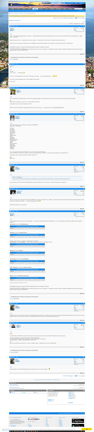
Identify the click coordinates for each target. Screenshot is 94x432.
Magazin (41, 8)
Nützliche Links (33, 10)
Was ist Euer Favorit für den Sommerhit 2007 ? (43, 379)
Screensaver (61, 426)
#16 (83, 188)
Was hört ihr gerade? (14, 384)
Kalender (19, 10)
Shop (60, 419)
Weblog (47, 424)
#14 (83, 113)
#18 (83, 303)
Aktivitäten (52, 8)
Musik (25, 13)
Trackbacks (70, 398)
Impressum (30, 426)
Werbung (30, 425)
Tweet (84, 21)
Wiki (46, 422)
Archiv (78, 413)
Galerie (70, 8)
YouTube (26, 228)
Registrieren (81, 3)
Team (47, 421)
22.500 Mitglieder (13, 425)
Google (36, 392)
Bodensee (16, 13)
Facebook (13, 392)
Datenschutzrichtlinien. (8, 430)
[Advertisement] (47, 408)
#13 (83, 87)
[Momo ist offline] (13, 92)
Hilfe (76, 3)
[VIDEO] (70, 395)
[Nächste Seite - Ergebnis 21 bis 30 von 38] (80, 18)
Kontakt (60, 413)
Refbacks (49, 400)
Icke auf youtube (56, 379)
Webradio (60, 422)
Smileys (70, 393)
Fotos (18, 8)
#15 (83, 164)
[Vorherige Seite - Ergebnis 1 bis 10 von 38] (73, 18)
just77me (12, 298)
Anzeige (82, 23)
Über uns (47, 425)
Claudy (11, 59)
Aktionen (27, 10)
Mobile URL (61, 425)
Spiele (65, 8)
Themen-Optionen (76, 23)
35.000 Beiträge (12, 426)
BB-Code (70, 392)
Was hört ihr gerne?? (16, 20)
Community (23, 10)
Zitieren (83, 54)
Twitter (24, 392)
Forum (35, 8)
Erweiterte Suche (81, 10)
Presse (47, 423)
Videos (24, 8)
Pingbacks (50, 399)
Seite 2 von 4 (66, 18)
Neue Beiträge (12, 10)
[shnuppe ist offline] (13, 326)
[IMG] (70, 394)
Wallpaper (60, 423)
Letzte (82, 18)
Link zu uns (47, 426)
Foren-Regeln (70, 402)
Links (47, 8)
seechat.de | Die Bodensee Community (70, 413)
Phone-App (61, 424)
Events (29, 8)
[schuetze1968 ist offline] (13, 192)
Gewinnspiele (58, 8)
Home (13, 8)
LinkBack (70, 23)
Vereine (21, 13)
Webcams (60, 421)
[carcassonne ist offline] (12, 118)
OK (87, 429)
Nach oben (82, 413)
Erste (71, 18)
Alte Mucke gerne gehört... (15, 387)
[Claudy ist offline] (12, 169)
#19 (83, 322)
